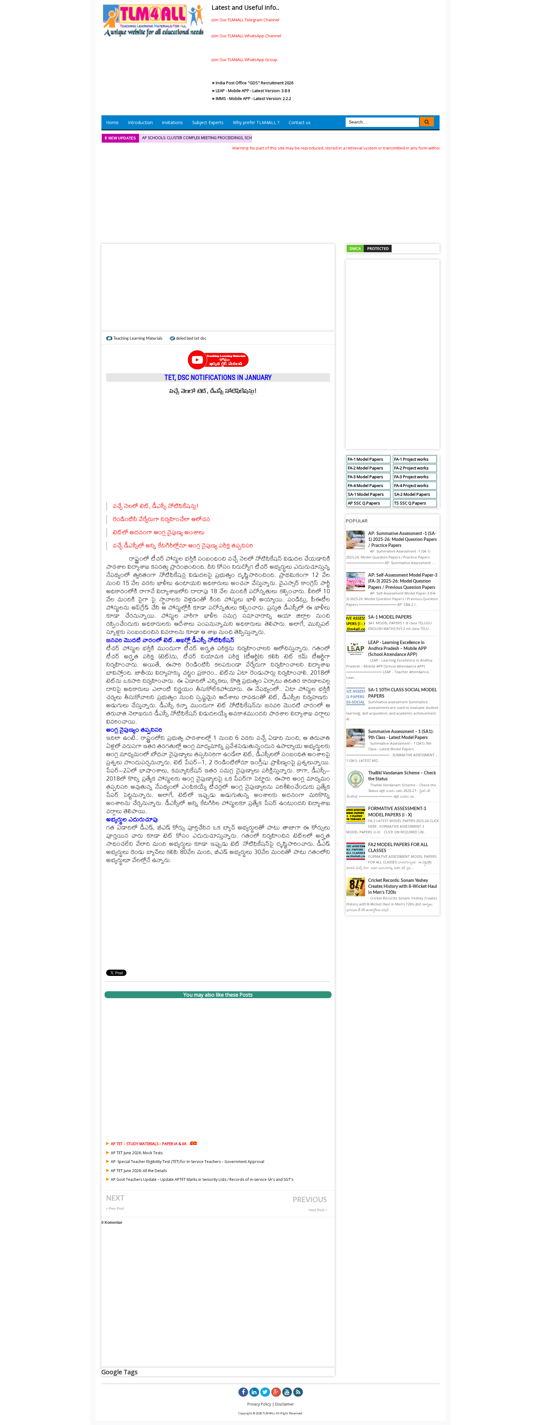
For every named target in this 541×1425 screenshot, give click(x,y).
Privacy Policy (259, 1404)
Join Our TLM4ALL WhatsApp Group (244, 59)
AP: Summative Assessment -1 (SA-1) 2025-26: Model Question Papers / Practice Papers (402, 540)
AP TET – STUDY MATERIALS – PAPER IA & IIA (149, 1143)
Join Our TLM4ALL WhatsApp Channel (246, 36)
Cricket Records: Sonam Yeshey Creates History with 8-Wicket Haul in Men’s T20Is (402, 886)
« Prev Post (115, 1208)
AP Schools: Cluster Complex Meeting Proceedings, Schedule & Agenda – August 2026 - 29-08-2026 (238, 137)
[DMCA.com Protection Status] (369, 248)
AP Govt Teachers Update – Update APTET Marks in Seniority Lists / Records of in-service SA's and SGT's (202, 1179)
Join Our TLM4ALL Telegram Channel (245, 20)
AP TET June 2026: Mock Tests (136, 1152)
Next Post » (317, 1210)
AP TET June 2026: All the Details (139, 1170)
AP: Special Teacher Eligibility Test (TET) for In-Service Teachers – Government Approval (187, 1161)
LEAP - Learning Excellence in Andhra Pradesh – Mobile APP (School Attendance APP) (397, 649)
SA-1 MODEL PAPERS (390, 617)
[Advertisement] (270, 195)
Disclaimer (284, 1404)
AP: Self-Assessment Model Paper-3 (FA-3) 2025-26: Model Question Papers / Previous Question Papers (402, 581)
